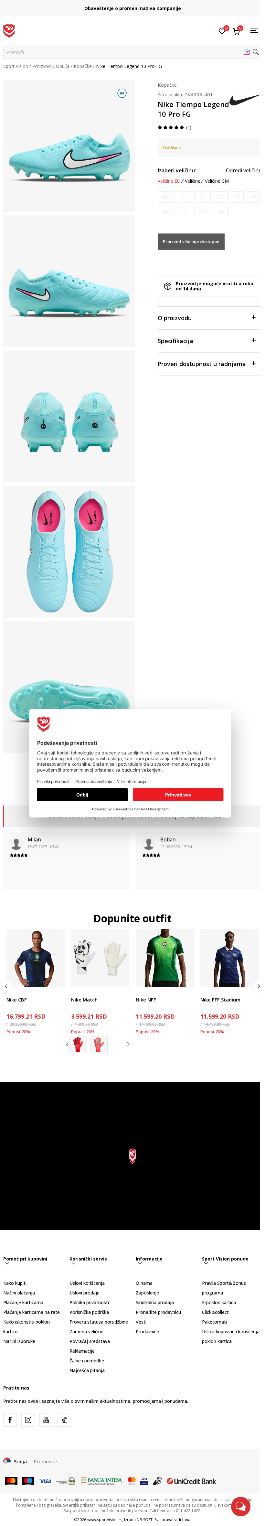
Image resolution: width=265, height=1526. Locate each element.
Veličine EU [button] (169, 181)
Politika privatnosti (89, 1302)
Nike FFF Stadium (220, 999)
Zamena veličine (86, 1331)
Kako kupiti (14, 1283)
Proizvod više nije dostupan (191, 241)
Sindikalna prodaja (155, 1302)
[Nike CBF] (35, 958)
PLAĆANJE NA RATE (132, 5)
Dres (141, 992)
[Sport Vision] (9, 30)
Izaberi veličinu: (177, 170)
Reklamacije (82, 1351)
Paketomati (214, 1322)
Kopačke (83, 66)
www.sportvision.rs (104, 1519)
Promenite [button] (45, 1461)
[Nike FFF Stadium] (229, 958)
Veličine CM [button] (217, 181)
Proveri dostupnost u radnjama (202, 364)
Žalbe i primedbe (86, 1361)
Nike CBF (16, 999)
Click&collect (215, 1312)
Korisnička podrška (89, 1312)
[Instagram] (28, 1419)
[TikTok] (64, 1419)
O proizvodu (175, 318)
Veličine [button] (192, 181)
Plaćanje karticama (23, 1302)
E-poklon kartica (219, 1302)
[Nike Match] (100, 958)
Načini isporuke (19, 1341)
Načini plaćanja (19, 1293)
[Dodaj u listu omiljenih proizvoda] (55, 978)
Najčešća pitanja (87, 1370)
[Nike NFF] (165, 958)
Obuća (62, 66)
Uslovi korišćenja (87, 1283)
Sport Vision (15, 66)
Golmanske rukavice (92, 992)
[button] (132, 52)
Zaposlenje (147, 1293)
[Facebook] (10, 1419)
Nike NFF (146, 999)
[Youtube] (46, 1419)
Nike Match (84, 999)
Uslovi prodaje (84, 1293)
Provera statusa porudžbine (98, 1322)
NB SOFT (145, 1519)
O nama (144, 1283)
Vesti (141, 1322)
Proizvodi (42, 66)
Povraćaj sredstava (89, 1341)
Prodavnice (147, 1331)
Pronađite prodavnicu (158, 1312)
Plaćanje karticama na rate (31, 1312)
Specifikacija (175, 341)
